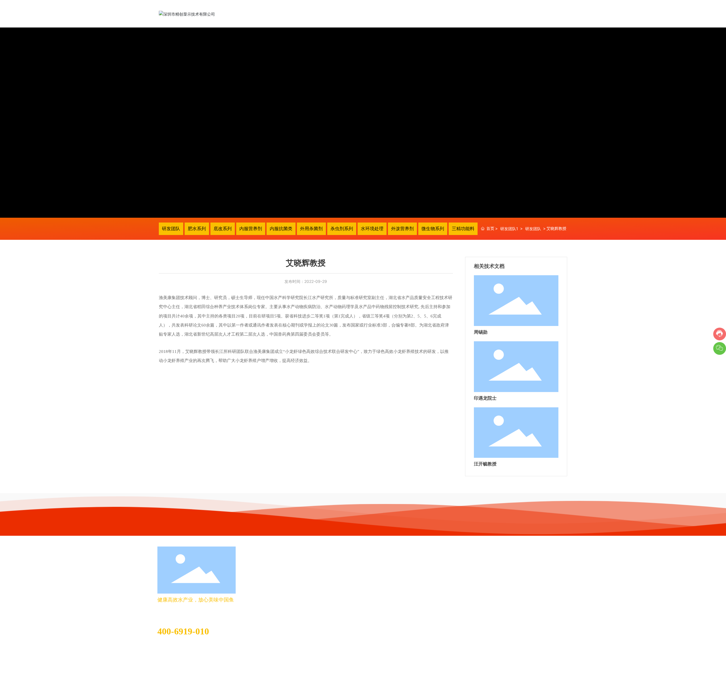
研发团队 (171, 228)
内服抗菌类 (281, 228)
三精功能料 (463, 228)
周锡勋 (480, 332)
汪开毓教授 (485, 463)
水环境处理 (372, 228)
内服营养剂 (250, 228)
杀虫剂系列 (341, 228)
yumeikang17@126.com (179, 647)
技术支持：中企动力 (179, 669)
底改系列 (223, 228)
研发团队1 (509, 228)
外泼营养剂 (402, 228)
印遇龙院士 (485, 398)
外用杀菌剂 (311, 228)
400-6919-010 (183, 631)
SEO (214, 669)
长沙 (202, 669)
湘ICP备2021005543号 (547, 668)
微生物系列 (432, 228)
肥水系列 (197, 228)
